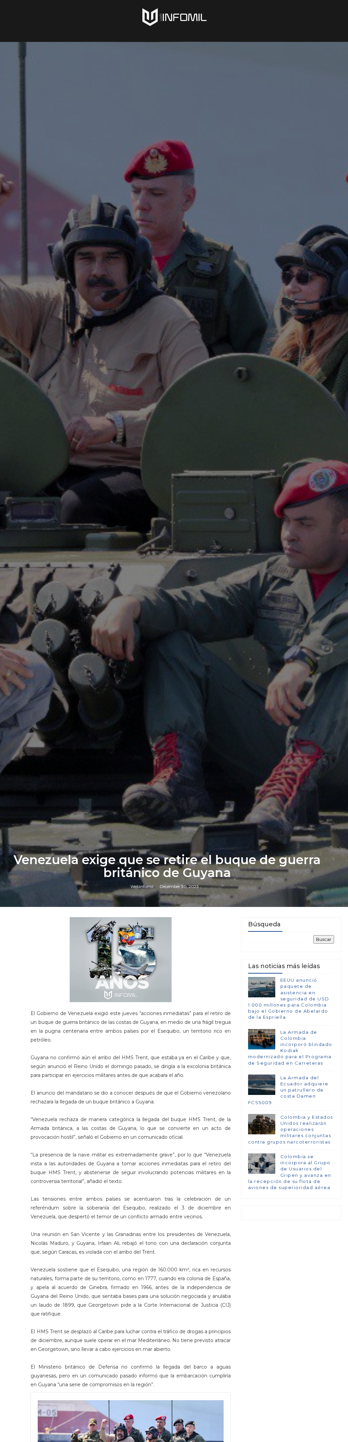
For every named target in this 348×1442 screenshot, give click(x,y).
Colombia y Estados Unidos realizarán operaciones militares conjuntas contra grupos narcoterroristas (290, 1129)
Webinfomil (141, 886)
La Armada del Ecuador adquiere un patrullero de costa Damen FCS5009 (288, 1090)
